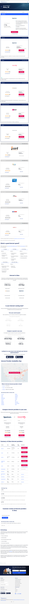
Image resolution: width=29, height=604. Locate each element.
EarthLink (3, 82)
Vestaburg (16, 395)
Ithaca (2, 396)
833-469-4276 (22, 117)
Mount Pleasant (17, 403)
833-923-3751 (22, 73)
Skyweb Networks (4, 207)
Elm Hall (2, 399)
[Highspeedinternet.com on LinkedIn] (20, 593)
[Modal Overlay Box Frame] (14, 571)
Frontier (3, 60)
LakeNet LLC (3, 223)
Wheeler (16, 394)
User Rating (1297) (7, 73)
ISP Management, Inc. (5, 176)
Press (15, 592)
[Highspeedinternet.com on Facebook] (15, 593)
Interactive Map (14, 372)
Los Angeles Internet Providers (18, 579)
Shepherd (2, 403)
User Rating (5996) (7, 51)
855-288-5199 (22, 138)
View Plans (21, 50)
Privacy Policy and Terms (21, 599)
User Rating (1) (7, 172)
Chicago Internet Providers (17, 580)
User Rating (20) (7, 156)
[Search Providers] (8, 582)
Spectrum (3, 37)
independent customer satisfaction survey (19, 238)
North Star (2, 404)
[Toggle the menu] (27, 2)
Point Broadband (4, 143)
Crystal (16, 399)
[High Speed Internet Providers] (4, 2)
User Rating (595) (7, 117)
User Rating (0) (7, 203)
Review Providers (2, 580)
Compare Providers (2, 579)
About (15, 588)
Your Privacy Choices (4, 600)
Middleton (16, 396)
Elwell (2, 395)
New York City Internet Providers (18, 583)
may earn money (2, 0)
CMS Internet (4, 160)
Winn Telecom (3, 476)
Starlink (3, 125)
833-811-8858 (22, 96)
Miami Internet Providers (17, 584)
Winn (15, 400)
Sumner (2, 400)
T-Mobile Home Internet (5, 104)
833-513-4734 (15, 33)
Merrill (16, 404)
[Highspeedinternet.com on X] (16, 593)
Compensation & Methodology (16, 599)
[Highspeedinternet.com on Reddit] (19, 593)
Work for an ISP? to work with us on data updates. (8, 240)
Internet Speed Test (2, 588)
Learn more (21, 171)
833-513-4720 (25, 449)
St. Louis (2, 394)
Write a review (5, 517)
